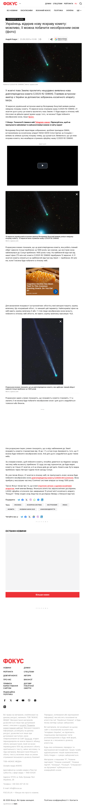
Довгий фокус (10, 675)
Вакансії (28, 679)
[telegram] (16, 700)
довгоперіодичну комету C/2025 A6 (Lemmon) (52, 478)
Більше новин (42, 595)
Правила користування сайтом (10, 685)
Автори (27, 675)
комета (11, 509)
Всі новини (12, 10)
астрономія (52, 505)
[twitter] (10, 700)
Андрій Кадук (11, 39)
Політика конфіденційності (56, 800)
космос (18, 505)
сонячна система (35, 505)
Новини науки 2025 (28, 509)
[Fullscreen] (77, 194)
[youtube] (22, 700)
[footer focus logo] (13, 661)
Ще (78, 10)
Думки (48, 3)
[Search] (80, 3)
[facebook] (4, 700)
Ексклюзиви (27, 10)
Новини (7, 668)
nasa (65, 505)
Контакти (74, 800)
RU (76, 3)
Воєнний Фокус (43, 10)
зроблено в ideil (10, 804)
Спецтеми (57, 3)
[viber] (29, 700)
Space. (31, 117)
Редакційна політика (9, 693)
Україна (69, 10)
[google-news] (35, 700)
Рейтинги (68, 3)
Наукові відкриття (48, 509)
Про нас (7, 679)
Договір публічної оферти (29, 685)
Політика (58, 10)
